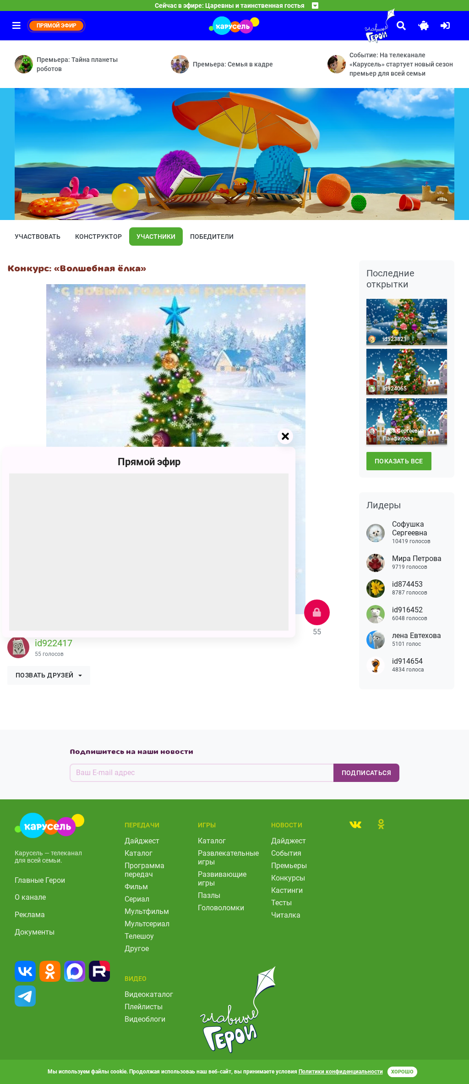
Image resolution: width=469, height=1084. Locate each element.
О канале (30, 897)
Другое (137, 948)
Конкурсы (288, 878)
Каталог (139, 853)
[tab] (355, 824)
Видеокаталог (149, 994)
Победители (212, 236)
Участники (155, 236)
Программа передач (144, 870)
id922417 (53, 643)
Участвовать (37, 236)
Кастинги (287, 890)
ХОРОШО (402, 1072)
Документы (35, 932)
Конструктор (98, 236)
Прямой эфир (149, 461)
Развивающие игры (222, 878)
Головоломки (221, 907)
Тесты (281, 902)
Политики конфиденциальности (341, 1071)
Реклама (30, 914)
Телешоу (139, 936)
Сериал (137, 899)
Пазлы (209, 895)
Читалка (285, 915)
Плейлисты (144, 1006)
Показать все (399, 461)
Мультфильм (147, 911)
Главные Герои (40, 880)
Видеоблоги (145, 1019)
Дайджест (142, 840)
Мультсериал (147, 923)
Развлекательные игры (228, 857)
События (286, 853)
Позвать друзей (45, 675)
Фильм (136, 886)
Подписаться (366, 772)
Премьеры (289, 865)
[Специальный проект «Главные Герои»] (359, 25)
